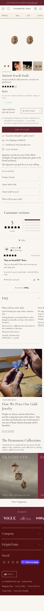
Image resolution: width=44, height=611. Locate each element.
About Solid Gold (9, 184)
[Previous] (3, 3)
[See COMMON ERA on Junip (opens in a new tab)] (26, 288)
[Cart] (40, 8)
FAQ (5, 298)
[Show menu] (3, 8)
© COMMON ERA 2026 (11, 581)
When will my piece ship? (12, 199)
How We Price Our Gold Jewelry (19, 406)
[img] (20, 248)
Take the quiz (32, 2)
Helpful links (10, 544)
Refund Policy (27, 581)
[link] (9, 86)
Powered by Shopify (21, 591)
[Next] (41, 3)
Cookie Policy (7, 591)
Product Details (8, 177)
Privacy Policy (20, 586)
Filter (23, 240)
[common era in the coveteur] (23, 518)
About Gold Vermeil (10, 192)
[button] (31, 220)
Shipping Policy (7, 586)
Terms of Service (34, 586)
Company (8, 533)
